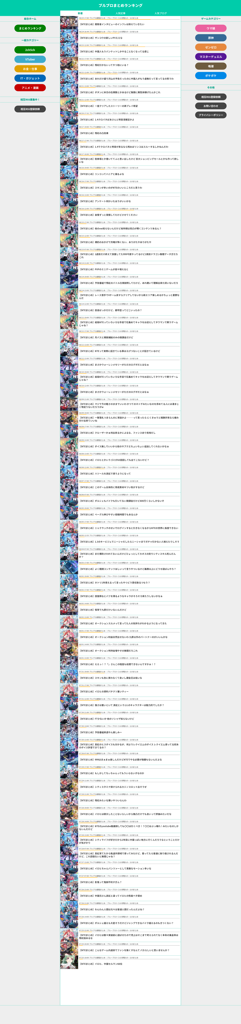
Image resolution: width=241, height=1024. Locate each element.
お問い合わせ (211, 106)
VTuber (30, 59)
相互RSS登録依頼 (30, 109)
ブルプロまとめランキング (121, 5)
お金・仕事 (30, 69)
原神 (211, 38)
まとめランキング (30, 28)
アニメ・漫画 (30, 88)
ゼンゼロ (211, 47)
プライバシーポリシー (211, 115)
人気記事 (120, 13)
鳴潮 (211, 66)
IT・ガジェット (30, 78)
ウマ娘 (211, 28)
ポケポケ (211, 75)
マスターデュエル (211, 57)
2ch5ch (30, 50)
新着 (80, 13)
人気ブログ (161, 13)
